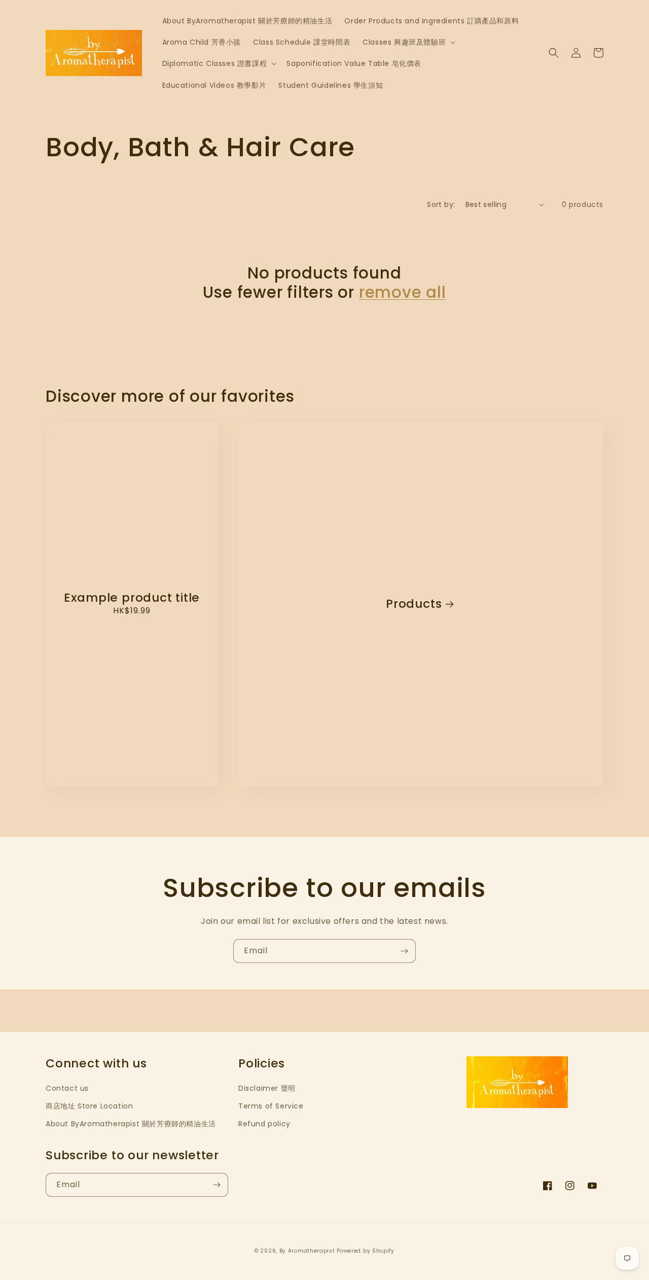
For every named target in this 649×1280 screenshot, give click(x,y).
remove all (402, 292)
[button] (407, 42)
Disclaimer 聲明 (267, 1088)
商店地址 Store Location (89, 1106)
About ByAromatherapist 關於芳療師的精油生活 (131, 1124)
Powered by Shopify (365, 1251)
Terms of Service (271, 1106)
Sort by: (441, 204)
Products (414, 604)
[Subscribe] (404, 951)
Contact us (67, 1088)
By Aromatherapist (307, 1251)
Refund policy (264, 1124)
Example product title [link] (132, 598)
